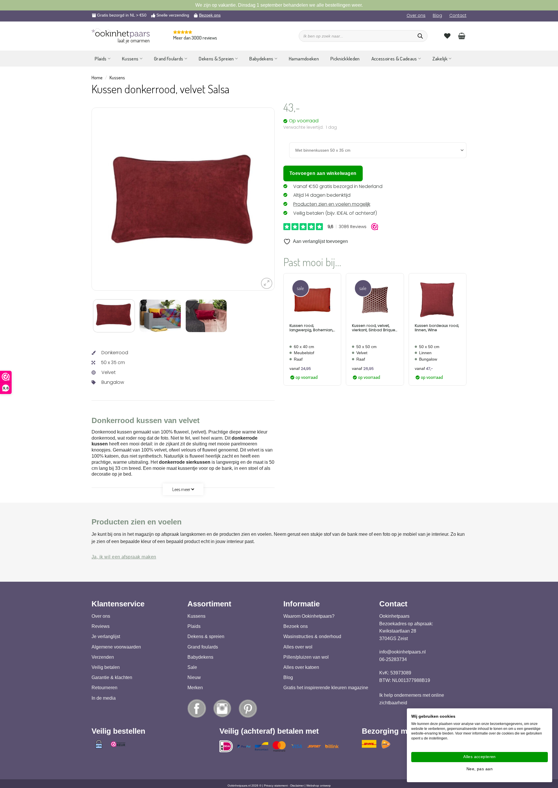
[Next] (255, 199)
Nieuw (194, 677)
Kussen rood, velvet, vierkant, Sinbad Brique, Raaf (374, 327)
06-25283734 (393, 659)
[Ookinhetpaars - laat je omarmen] (121, 33)
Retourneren (104, 687)
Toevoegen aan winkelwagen (323, 173)
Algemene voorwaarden (116, 646)
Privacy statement (276, 785)
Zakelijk (440, 58)
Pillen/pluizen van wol (306, 657)
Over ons (416, 15)
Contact (457, 15)
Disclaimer (297, 785)
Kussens (130, 58)
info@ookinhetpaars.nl (402, 651)
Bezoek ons (210, 15)
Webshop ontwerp (318, 785)
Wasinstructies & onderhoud (312, 636)
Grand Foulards (168, 58)
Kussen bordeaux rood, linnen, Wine (437, 327)
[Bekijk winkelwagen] (461, 35)
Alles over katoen (301, 667)
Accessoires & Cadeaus (394, 58)
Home (97, 77)
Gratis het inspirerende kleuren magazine (325, 687)
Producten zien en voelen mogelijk (331, 204)
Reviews (101, 626)
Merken (195, 687)
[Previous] (111, 199)
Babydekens (261, 58)
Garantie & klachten (112, 677)
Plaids (100, 58)
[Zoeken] (420, 36)
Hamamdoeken (304, 58)
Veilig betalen (106, 667)
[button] (266, 283)
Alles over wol (297, 646)
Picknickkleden (345, 58)
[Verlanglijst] (447, 35)
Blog (437, 15)
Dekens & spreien (205, 636)
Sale (192, 667)
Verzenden (103, 657)
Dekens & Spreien (216, 58)
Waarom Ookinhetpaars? (309, 616)
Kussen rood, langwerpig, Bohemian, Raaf (311, 327)
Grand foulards (202, 646)
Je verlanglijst (106, 636)
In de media (104, 698)
